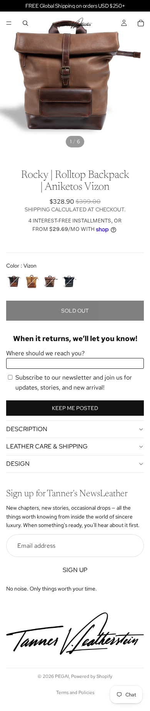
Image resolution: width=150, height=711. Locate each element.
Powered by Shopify (91, 676)
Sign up (75, 570)
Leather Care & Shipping (47, 446)
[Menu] (9, 23)
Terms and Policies (75, 692)
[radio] (14, 281)
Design (18, 464)
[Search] (25, 23)
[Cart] (140, 23)
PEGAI (62, 676)
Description (26, 429)
